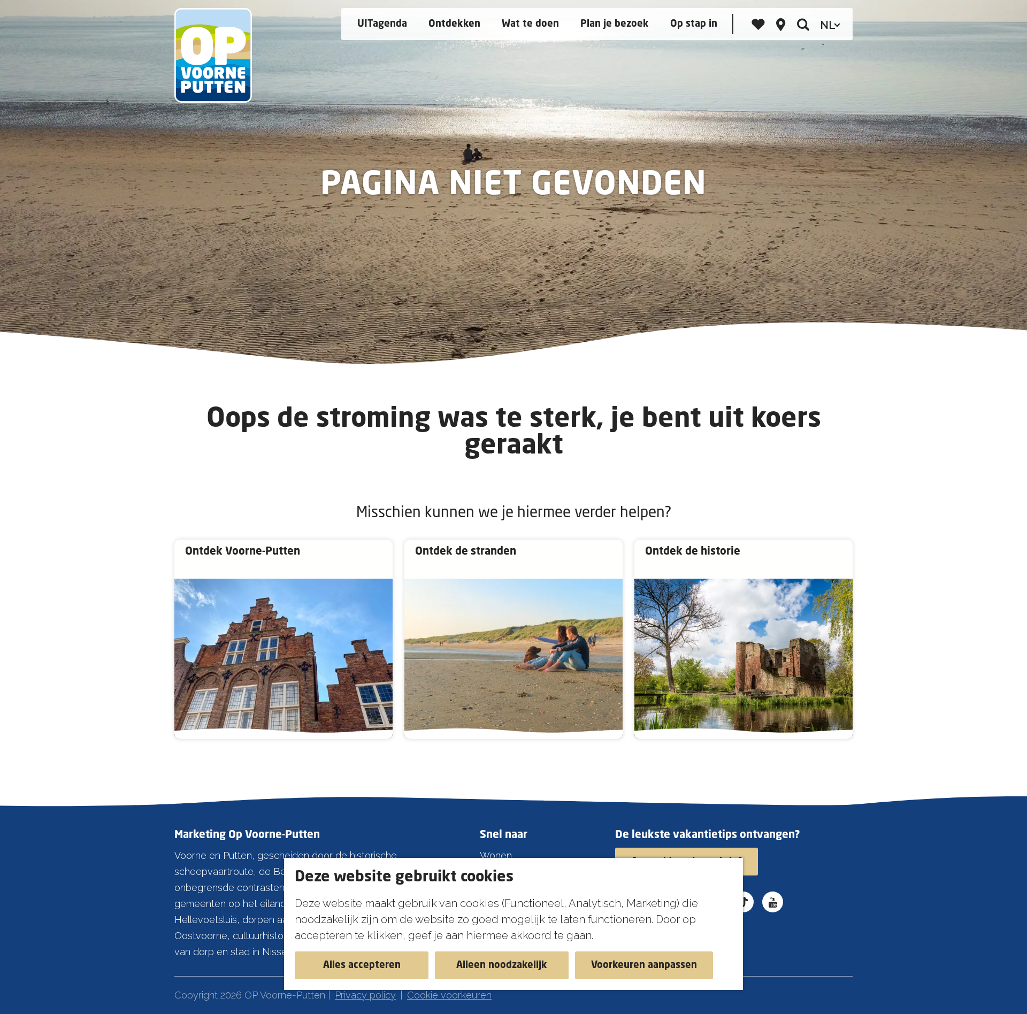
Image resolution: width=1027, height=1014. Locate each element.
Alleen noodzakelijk (501, 965)
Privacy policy (365, 995)
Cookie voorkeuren (449, 995)
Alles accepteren (362, 965)
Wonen (496, 855)
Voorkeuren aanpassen (644, 965)
